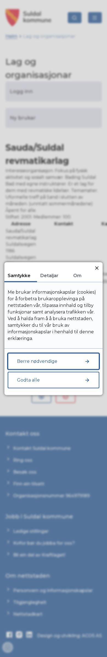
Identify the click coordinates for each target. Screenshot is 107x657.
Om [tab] (77, 275)
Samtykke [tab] (19, 275)
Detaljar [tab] (49, 275)
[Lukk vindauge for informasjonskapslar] (96, 268)
